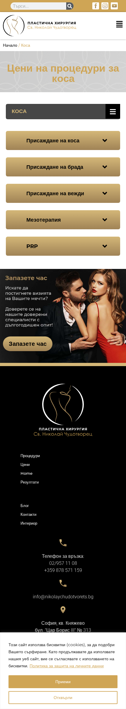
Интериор (29, 523)
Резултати (30, 482)
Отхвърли (63, 697)
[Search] (70, 6)
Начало (10, 45)
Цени (25, 464)
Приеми (63, 681)
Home (27, 473)
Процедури (30, 455)
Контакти (28, 514)
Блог (25, 505)
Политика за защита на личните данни (67, 665)
